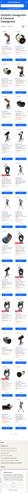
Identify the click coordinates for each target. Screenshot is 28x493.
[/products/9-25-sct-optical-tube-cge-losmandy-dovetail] (21, 104)
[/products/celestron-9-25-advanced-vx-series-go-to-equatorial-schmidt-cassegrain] (7, 272)
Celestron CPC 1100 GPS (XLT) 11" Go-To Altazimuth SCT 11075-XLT (20, 317)
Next (16, 434)
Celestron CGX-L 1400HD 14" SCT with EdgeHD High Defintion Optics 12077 (20, 181)
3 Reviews (23, 219)
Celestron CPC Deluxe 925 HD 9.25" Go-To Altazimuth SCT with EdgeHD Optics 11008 (7, 181)
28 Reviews (10, 52)
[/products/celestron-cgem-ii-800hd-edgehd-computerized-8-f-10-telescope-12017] (21, 407)
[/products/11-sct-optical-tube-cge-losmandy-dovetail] (7, 407)
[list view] (25, 26)
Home (2, 11)
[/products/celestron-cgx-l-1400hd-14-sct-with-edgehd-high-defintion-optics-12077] (21, 170)
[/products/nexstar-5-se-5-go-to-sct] (7, 104)
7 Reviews (9, 116)
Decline (13, 486)
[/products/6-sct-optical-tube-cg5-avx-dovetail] (7, 340)
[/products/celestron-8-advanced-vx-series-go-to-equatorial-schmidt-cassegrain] (7, 136)
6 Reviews (9, 85)
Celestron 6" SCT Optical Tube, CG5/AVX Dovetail (7, 350)
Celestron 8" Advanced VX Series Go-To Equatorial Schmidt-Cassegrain (7, 147)
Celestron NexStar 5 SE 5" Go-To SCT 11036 (7, 113)
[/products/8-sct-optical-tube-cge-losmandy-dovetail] (7, 238)
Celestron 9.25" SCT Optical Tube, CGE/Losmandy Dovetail (20, 114)
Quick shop (7, 56)
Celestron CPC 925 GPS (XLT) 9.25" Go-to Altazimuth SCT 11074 (7, 385)
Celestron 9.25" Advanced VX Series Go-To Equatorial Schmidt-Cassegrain (7, 283)
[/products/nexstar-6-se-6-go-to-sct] (7, 38)
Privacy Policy (20, 480)
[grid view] (23, 26)
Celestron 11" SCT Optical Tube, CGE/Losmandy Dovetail (7, 417)
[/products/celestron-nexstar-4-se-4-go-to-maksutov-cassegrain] (21, 71)
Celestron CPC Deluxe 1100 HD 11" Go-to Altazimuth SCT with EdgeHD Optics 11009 (20, 249)
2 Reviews (9, 219)
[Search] (25, 5)
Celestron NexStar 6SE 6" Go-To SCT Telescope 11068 (7, 49)
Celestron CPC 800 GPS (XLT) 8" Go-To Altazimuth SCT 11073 (7, 317)
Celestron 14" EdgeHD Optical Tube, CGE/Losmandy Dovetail (20, 385)
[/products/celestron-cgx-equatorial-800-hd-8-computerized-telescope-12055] (7, 204)
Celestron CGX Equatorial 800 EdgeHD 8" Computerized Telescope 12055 (7, 215)
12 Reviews (23, 52)
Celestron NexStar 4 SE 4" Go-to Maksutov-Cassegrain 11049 (20, 82)
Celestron (3, 51)
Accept (13, 483)
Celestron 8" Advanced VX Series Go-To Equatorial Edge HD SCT (20, 147)
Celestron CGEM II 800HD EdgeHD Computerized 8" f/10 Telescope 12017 (20, 418)
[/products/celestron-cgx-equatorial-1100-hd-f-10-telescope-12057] (21, 204)
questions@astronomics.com (10, 458)
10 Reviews (23, 85)
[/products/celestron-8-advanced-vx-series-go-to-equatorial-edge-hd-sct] (21, 136)
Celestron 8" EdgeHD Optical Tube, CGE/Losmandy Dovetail (20, 49)
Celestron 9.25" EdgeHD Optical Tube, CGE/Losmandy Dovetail (7, 82)
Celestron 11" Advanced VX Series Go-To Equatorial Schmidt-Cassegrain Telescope (20, 351)
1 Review (9, 186)
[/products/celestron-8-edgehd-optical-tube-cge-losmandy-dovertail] (21, 38)
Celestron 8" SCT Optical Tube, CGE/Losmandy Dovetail (7, 249)
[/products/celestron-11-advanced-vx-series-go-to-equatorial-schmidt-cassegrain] (21, 340)
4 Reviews (23, 287)
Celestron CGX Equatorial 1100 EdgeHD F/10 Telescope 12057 (20, 215)
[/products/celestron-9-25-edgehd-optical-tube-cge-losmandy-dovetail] (7, 71)
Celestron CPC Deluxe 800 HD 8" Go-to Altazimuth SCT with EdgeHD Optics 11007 (20, 283)
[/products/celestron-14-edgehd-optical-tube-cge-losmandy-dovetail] (21, 374)
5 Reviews (23, 355)
